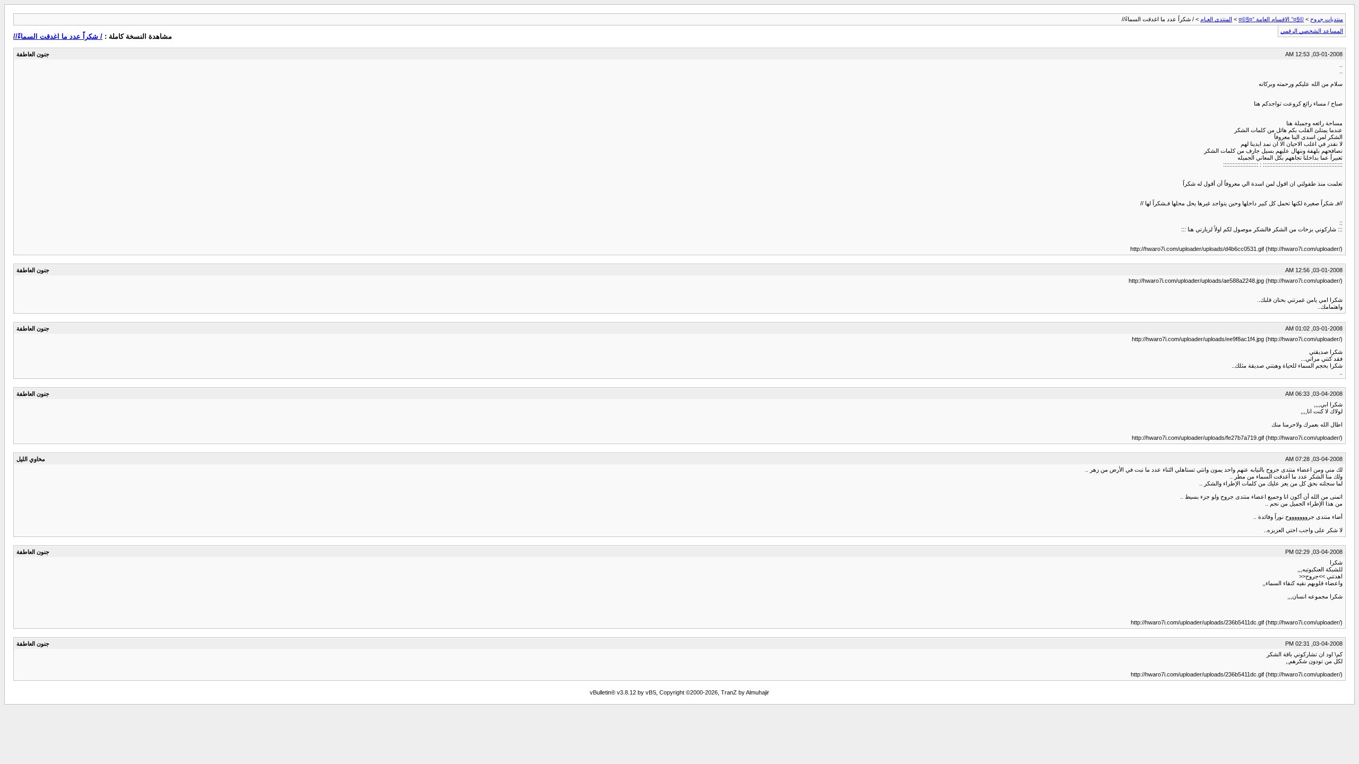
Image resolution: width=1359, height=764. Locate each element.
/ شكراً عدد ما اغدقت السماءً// (57, 36)
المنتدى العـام (1216, 19)
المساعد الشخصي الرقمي (1311, 31)
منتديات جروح (1326, 19)
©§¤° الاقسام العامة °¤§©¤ (1271, 19)
